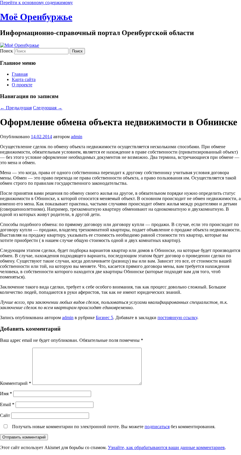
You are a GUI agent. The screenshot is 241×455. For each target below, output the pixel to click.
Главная (20, 74)
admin (76, 136)
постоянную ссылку (177, 317)
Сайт (5, 415)
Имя (6, 393)
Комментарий (15, 383)
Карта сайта (24, 79)
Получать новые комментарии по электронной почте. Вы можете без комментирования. (113, 426)
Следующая (47, 107)
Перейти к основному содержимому (36, 2)
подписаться (157, 426)
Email (7, 404)
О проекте (22, 84)
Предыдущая (16, 107)
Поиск (6, 50)
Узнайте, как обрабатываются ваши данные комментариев (166, 447)
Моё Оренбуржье (36, 16)
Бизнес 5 (104, 317)
